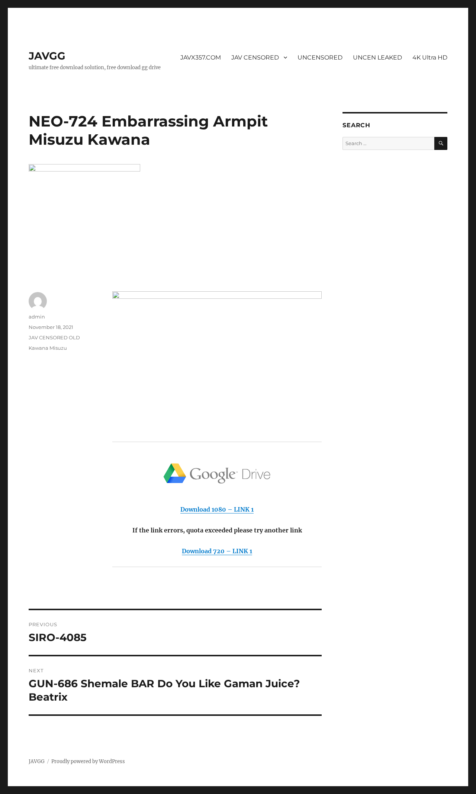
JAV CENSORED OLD (54, 337)
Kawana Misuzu (48, 348)
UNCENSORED (320, 57)
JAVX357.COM (200, 57)
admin (37, 317)
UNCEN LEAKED (377, 57)
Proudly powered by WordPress (88, 761)
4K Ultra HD (429, 57)
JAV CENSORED (255, 57)
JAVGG (47, 55)
